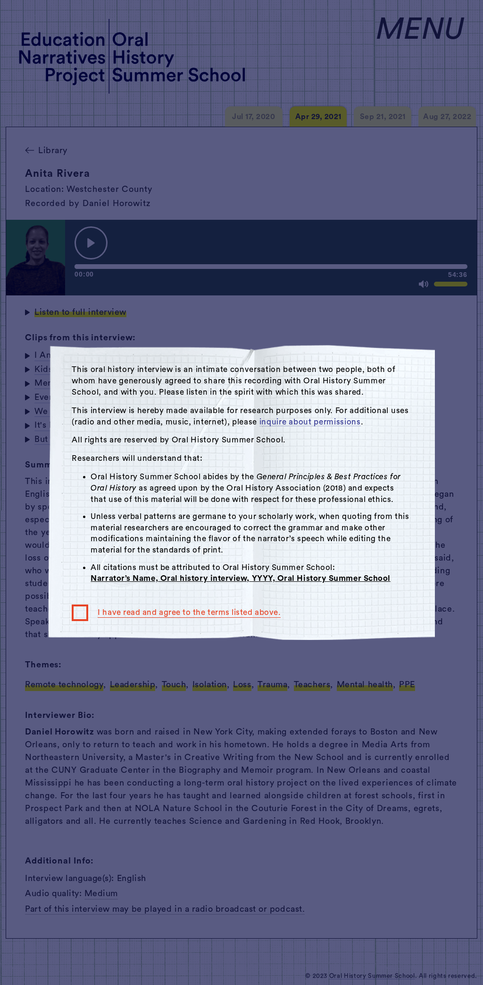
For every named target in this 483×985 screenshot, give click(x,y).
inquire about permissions (310, 422)
